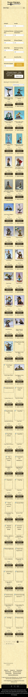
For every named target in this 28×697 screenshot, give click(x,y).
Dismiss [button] (15, 694)
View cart (19, 76)
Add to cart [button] (8, 105)
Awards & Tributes (17, 671)
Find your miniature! (19, 64)
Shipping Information (13, 675)
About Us (6, 670)
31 (10, 643)
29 (6, 643)
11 (22, 641)
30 (8, 643)
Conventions (19, 670)
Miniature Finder (17, 673)
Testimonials (8, 673)
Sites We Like (8, 671)
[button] (8, 107)
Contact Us (12, 670)
